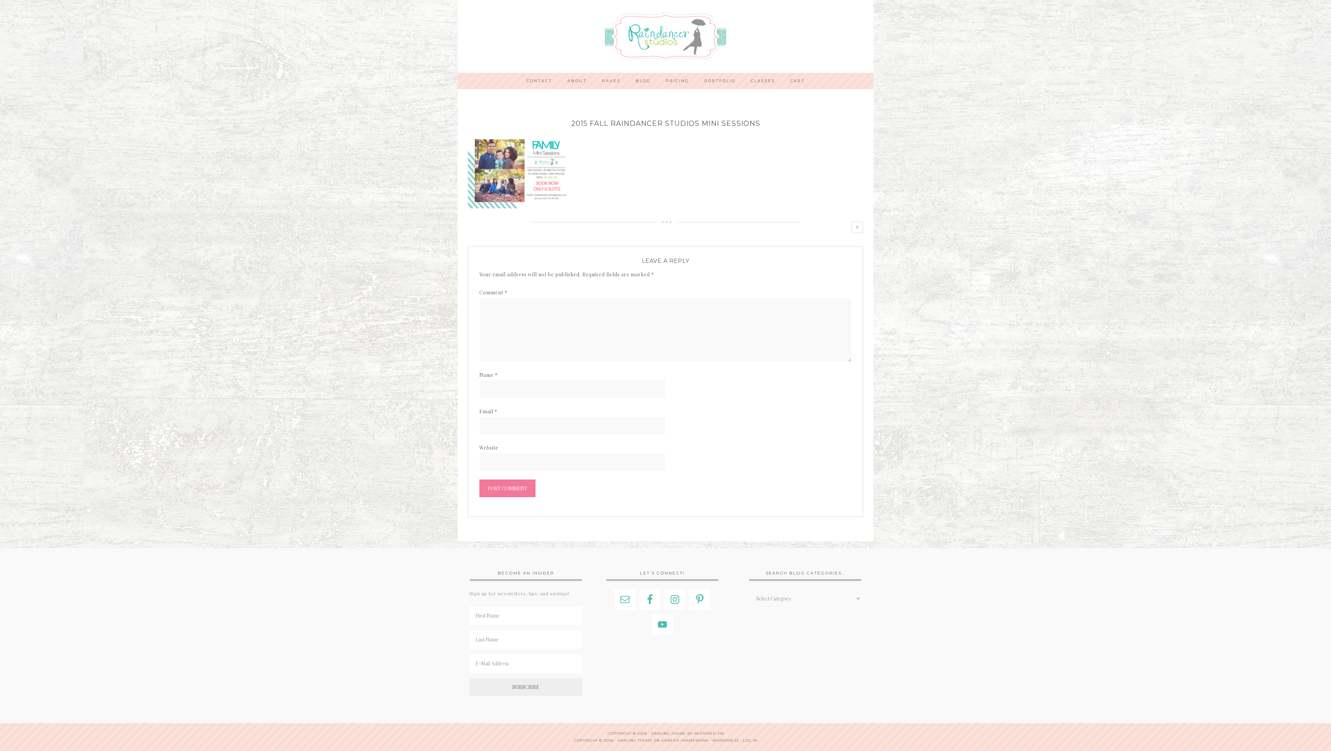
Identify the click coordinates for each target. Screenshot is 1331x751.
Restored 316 (709, 733)
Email (488, 411)
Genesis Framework (684, 740)
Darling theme (668, 733)
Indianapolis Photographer (665, 36)
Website (488, 447)
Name (488, 375)
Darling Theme (635, 740)
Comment (493, 292)
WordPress (725, 740)
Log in (750, 740)
